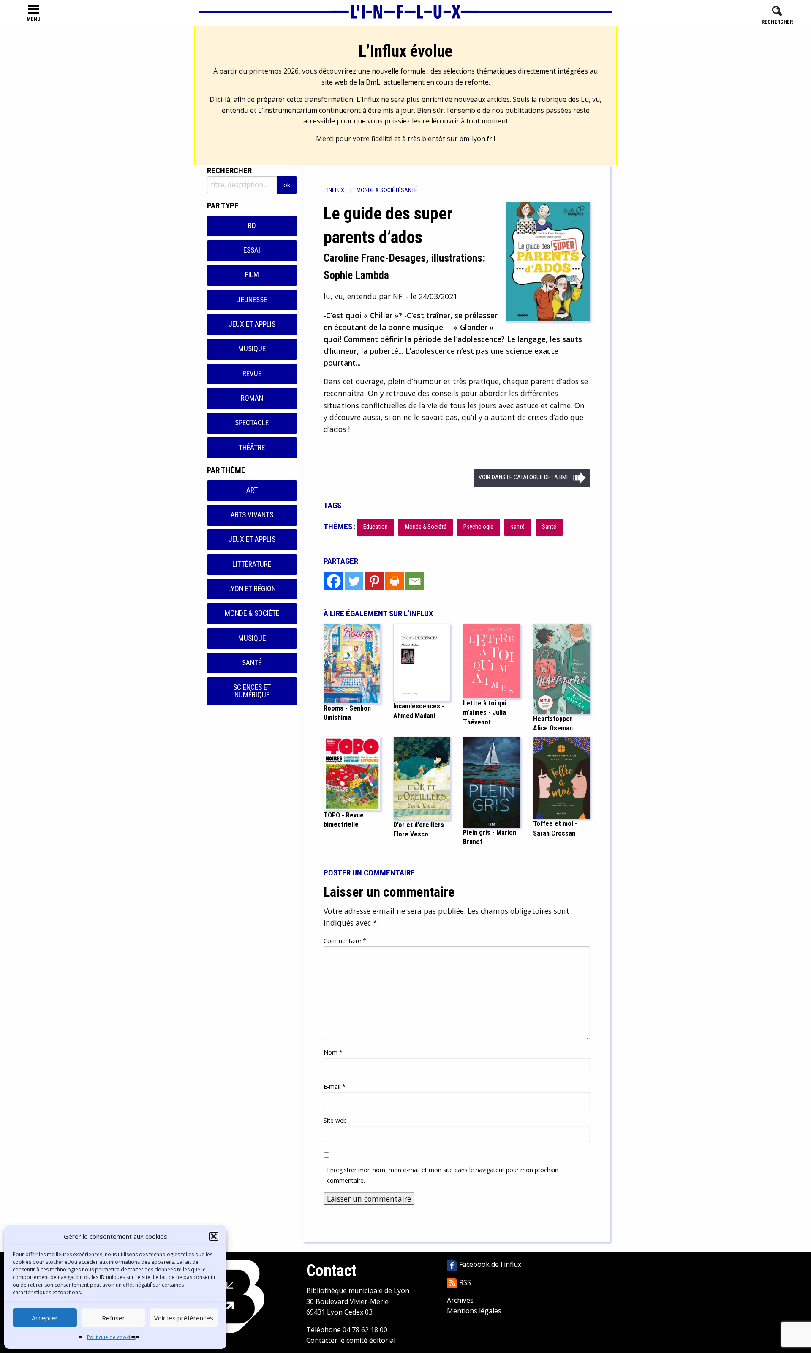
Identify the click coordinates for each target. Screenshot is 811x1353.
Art (252, 490)
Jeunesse (252, 299)
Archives (460, 1300)
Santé (251, 663)
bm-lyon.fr (475, 138)
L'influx (334, 190)
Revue (251, 373)
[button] (214, 1236)
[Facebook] (333, 581)
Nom (333, 1052)
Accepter (45, 1318)
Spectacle (252, 422)
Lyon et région (252, 589)
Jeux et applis (252, 324)
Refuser (113, 1318)
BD (252, 225)
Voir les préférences (183, 1318)
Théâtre (252, 447)
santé (518, 526)
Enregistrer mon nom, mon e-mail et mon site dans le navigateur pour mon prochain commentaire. (442, 1175)
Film (252, 275)
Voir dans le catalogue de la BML (524, 477)
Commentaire (345, 941)
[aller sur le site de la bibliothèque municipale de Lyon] (233, 1296)
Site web (335, 1120)
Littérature (251, 564)
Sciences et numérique (252, 691)
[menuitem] (340, 190)
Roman (252, 398)
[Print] (394, 581)
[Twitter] (354, 581)
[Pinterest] (374, 581)
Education (375, 526)
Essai (251, 250)
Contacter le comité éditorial (350, 1340)
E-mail (335, 1086)
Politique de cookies (111, 1337)
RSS (464, 1282)
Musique (252, 348)
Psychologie (478, 526)
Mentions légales (474, 1310)
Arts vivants (252, 515)
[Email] (415, 581)
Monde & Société (252, 613)
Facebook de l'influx (489, 1264)
